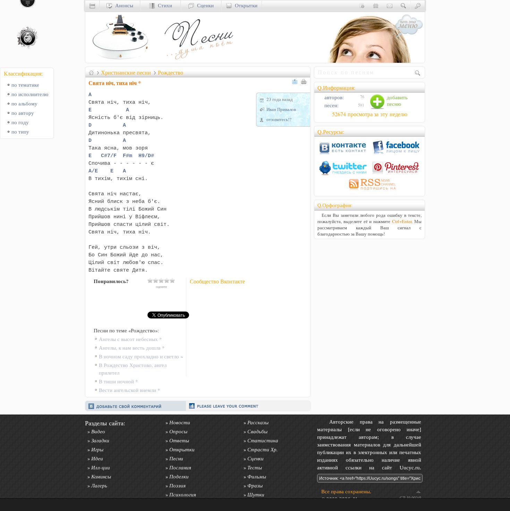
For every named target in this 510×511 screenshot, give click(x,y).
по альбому (24, 103)
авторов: (333, 97)
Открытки (244, 5)
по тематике (25, 85)
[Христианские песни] (198, 61)
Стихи (163, 5)
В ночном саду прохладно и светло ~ (141, 356)
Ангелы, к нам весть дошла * (131, 347)
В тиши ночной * (118, 381)
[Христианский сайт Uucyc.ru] (120, 61)
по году (20, 122)
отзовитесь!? (278, 119)
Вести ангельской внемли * (129, 390)
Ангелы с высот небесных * (130, 339)
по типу (20, 131)
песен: (331, 105)
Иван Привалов (281, 109)
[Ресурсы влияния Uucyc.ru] (91, 72)
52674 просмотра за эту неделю (369, 114)
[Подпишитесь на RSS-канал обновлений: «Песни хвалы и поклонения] (369, 191)
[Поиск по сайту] (403, 5)
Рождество (170, 72)
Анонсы (122, 5)
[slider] (161, 280)
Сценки (204, 5)
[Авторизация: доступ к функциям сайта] (417, 5)
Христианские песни (126, 72)
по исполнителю (29, 94)
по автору (22, 113)
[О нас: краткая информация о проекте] (362, 5)
